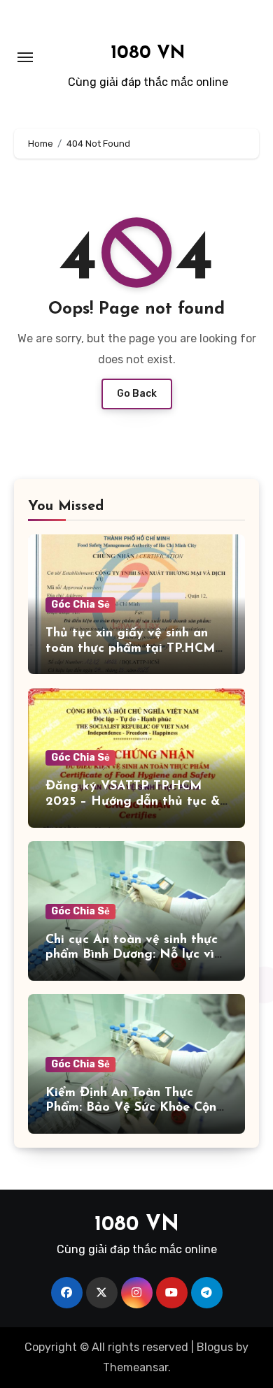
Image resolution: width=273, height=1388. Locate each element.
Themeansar (135, 1367)
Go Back (137, 394)
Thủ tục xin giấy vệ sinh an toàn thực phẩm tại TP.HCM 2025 (130, 648)
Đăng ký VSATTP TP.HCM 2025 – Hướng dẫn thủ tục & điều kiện (133, 801)
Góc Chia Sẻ (80, 605)
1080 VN (148, 53)
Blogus (215, 1347)
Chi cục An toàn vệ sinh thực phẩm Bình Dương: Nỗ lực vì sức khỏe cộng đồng (132, 955)
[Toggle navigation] (25, 57)
